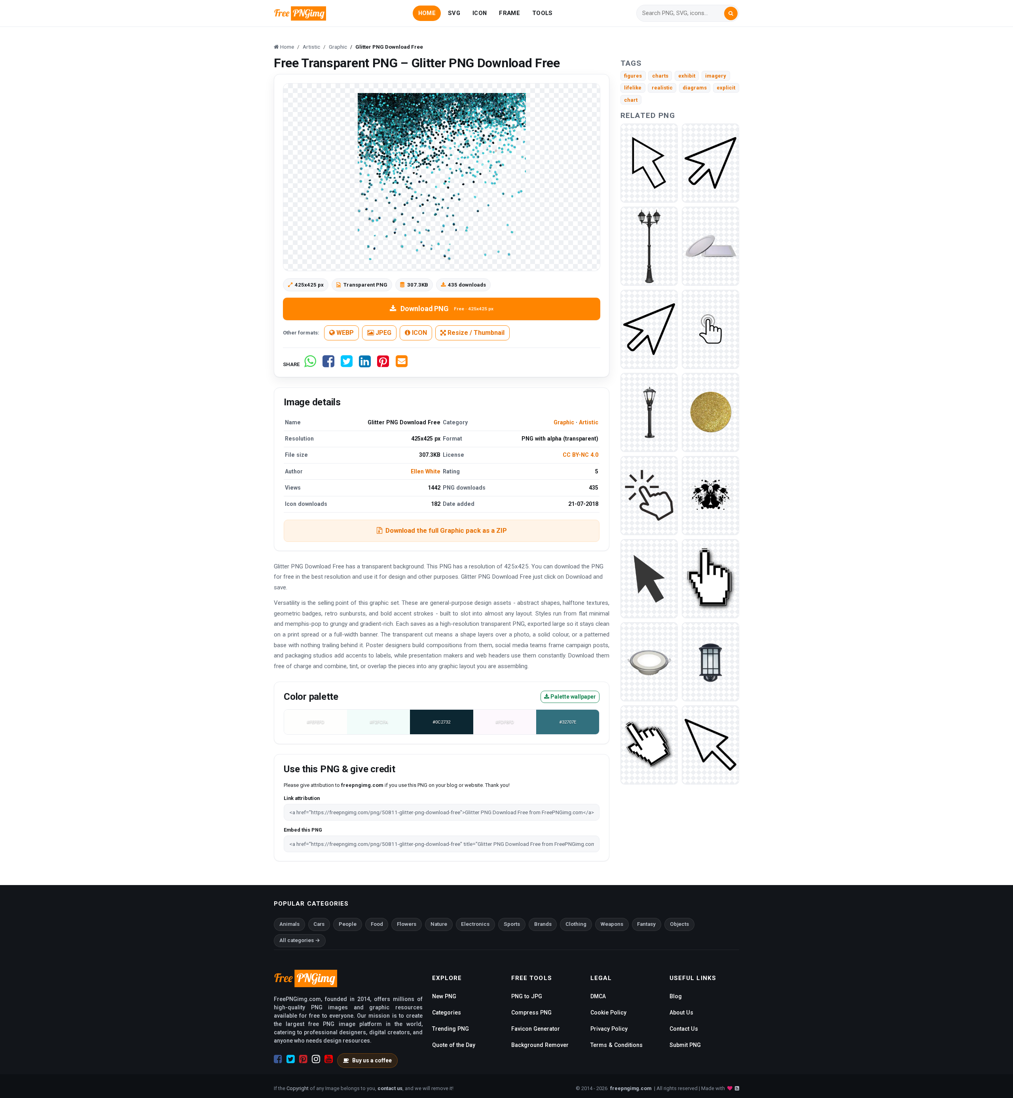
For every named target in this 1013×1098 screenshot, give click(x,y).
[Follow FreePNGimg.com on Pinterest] (303, 1059)
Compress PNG (531, 1012)
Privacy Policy (609, 1029)
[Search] (731, 13)
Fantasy (646, 924)
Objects (679, 924)
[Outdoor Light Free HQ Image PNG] (710, 661)
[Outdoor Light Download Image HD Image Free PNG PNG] (649, 246)
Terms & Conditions (616, 1045)
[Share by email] (402, 364)
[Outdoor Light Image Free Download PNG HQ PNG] (649, 412)
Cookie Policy (608, 1012)
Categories (446, 1012)
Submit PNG (685, 1045)
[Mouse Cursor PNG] (649, 162)
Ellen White (425, 471)
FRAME (509, 13)
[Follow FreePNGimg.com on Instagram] (316, 1059)
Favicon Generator (535, 1029)
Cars (318, 924)
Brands (543, 924)
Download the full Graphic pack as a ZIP (446, 530)
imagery (715, 76)
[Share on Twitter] (347, 364)
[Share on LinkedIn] (365, 364)
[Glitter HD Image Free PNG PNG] (710, 412)
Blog (676, 996)
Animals (289, 924)
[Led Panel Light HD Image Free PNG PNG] (649, 661)
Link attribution (302, 798)
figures (633, 76)
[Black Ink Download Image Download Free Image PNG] (710, 495)
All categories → (299, 940)
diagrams (695, 88)
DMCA (598, 996)
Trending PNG (450, 1029)
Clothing (575, 924)
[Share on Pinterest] (383, 364)
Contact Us (684, 1029)
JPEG (382, 332)
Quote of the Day (453, 1045)
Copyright (297, 1088)
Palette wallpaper (572, 696)
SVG (454, 13)
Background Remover (540, 1045)
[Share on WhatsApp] (310, 364)
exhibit (686, 76)
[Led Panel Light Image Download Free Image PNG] (710, 246)
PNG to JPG (526, 996)
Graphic (564, 422)
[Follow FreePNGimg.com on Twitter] (290, 1059)
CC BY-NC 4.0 (580, 455)
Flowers (406, 924)
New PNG (444, 996)
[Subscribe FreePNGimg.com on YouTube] (328, 1059)
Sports (512, 924)
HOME (427, 13)
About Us (681, 1012)
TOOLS (542, 13)
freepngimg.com (630, 1088)
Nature (439, 924)
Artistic (588, 422)
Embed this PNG (303, 830)
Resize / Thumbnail (475, 332)
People (348, 924)
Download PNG (446, 308)
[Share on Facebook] (328, 364)
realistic (662, 88)
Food (377, 924)
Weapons (612, 924)
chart (630, 100)
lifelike (632, 88)
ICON (479, 13)
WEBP (344, 332)
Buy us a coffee (372, 1060)
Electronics (475, 924)
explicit (726, 88)
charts (660, 76)
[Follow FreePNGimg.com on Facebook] (278, 1059)
